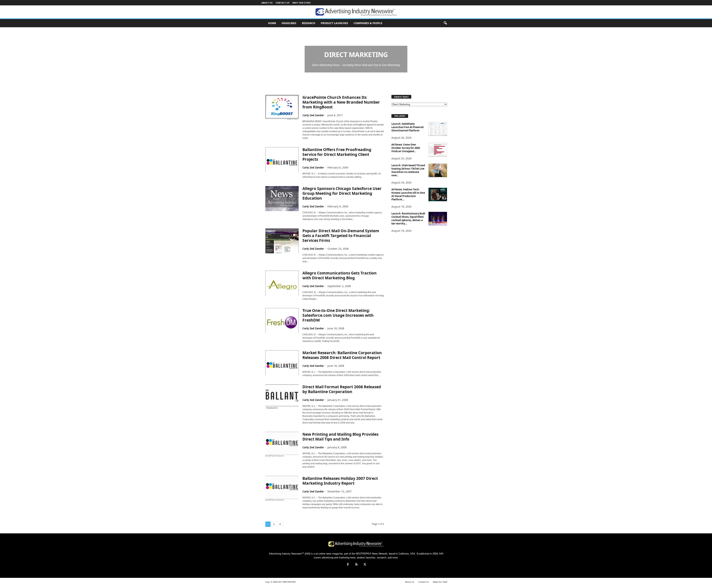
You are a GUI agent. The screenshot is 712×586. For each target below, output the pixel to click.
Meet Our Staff (301, 2)
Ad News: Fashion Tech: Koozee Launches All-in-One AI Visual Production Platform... (408, 194)
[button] (445, 23)
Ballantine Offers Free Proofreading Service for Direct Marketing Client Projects (336, 154)
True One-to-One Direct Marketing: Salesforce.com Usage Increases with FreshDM (338, 315)
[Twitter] (364, 564)
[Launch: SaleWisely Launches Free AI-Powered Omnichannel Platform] (437, 129)
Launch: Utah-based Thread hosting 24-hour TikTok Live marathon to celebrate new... (408, 170)
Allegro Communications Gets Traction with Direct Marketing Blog (339, 275)
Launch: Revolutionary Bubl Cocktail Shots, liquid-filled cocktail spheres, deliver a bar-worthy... (408, 218)
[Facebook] (348, 564)
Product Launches (334, 23)
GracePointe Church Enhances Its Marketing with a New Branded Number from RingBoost (341, 102)
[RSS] (356, 564)
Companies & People (368, 23)
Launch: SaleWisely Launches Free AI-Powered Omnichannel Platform (407, 127)
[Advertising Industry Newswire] (356, 12)
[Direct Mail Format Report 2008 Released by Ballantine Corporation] (282, 396)
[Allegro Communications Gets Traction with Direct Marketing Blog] (282, 283)
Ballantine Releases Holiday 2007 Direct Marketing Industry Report (340, 481)
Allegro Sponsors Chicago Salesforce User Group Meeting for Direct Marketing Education (342, 193)
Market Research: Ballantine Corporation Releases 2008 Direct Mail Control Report (342, 355)
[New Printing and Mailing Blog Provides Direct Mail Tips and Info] (282, 444)
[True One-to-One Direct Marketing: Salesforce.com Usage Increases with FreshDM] (282, 320)
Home (269, 32)
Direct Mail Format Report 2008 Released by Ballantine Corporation (341, 389)
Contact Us (282, 2)
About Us (267, 2)
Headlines (289, 23)
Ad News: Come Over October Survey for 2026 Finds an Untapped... (405, 148)
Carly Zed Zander (313, 115)
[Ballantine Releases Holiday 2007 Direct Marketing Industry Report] (282, 488)
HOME (272, 23)
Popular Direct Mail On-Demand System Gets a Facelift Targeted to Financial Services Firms (340, 235)
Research (308, 23)
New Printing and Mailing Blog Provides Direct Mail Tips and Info (340, 437)
